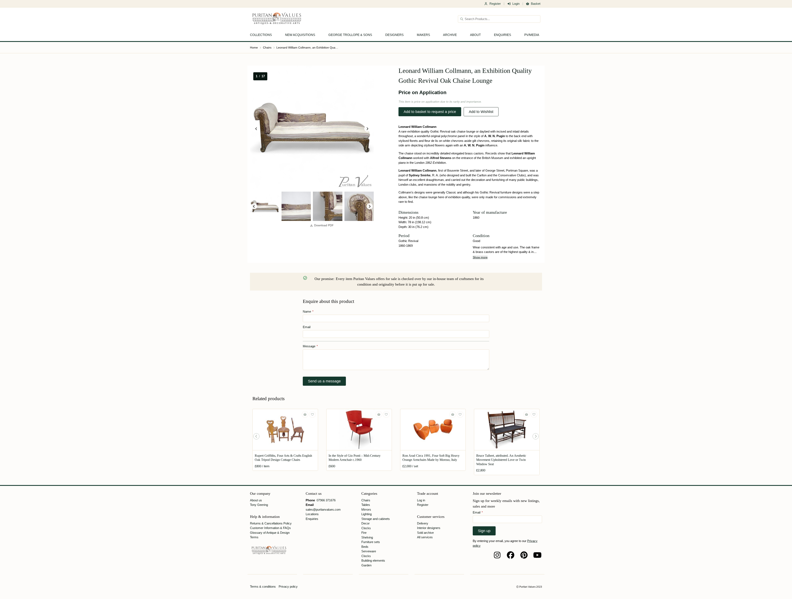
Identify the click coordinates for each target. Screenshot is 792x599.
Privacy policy (288, 586)
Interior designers (428, 528)
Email (306, 327)
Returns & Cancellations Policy (271, 523)
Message (310, 346)
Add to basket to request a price (430, 112)
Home (254, 47)
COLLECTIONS (261, 35)
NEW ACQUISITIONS (300, 35)
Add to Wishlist (481, 112)
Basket (535, 3)
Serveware (368, 551)
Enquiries (312, 519)
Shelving (367, 537)
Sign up (484, 531)
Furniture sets (370, 542)
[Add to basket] (305, 414)
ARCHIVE (450, 35)
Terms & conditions (263, 586)
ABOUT (475, 35)
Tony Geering (259, 504)
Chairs (267, 47)
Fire (364, 532)
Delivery (422, 523)
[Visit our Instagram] (497, 555)
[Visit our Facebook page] (510, 555)
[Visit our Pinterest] (524, 555)
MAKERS (423, 35)
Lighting (366, 514)
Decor (365, 523)
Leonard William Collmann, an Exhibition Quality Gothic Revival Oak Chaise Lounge (307, 47)
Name (308, 311)
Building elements (373, 560)
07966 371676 (326, 500)
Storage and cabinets (375, 519)
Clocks (366, 528)
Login (516, 3)
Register (495, 3)
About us (256, 500)
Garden (366, 565)
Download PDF (324, 225)
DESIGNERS (394, 35)
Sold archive (425, 532)
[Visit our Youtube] (537, 555)
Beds (364, 546)
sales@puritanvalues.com (323, 509)
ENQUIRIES (502, 35)
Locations (312, 514)
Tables (365, 504)
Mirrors (366, 509)
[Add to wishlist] (312, 414)
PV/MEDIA (531, 35)
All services (425, 537)
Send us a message (324, 381)
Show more (480, 257)
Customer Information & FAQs (270, 528)
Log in (421, 500)
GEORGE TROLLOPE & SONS (350, 35)
